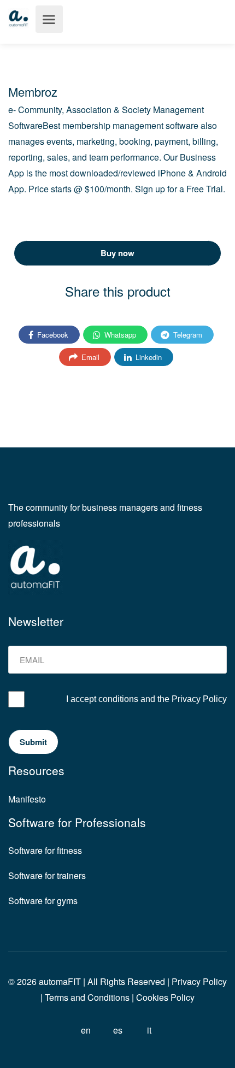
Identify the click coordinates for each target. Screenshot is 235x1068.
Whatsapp (119, 334)
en (86, 1030)
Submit (33, 742)
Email (89, 357)
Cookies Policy (165, 997)
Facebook (51, 334)
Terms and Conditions (87, 997)
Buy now (117, 253)
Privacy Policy (199, 699)
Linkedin (147, 357)
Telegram (186, 334)
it (149, 1030)
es (117, 1030)
